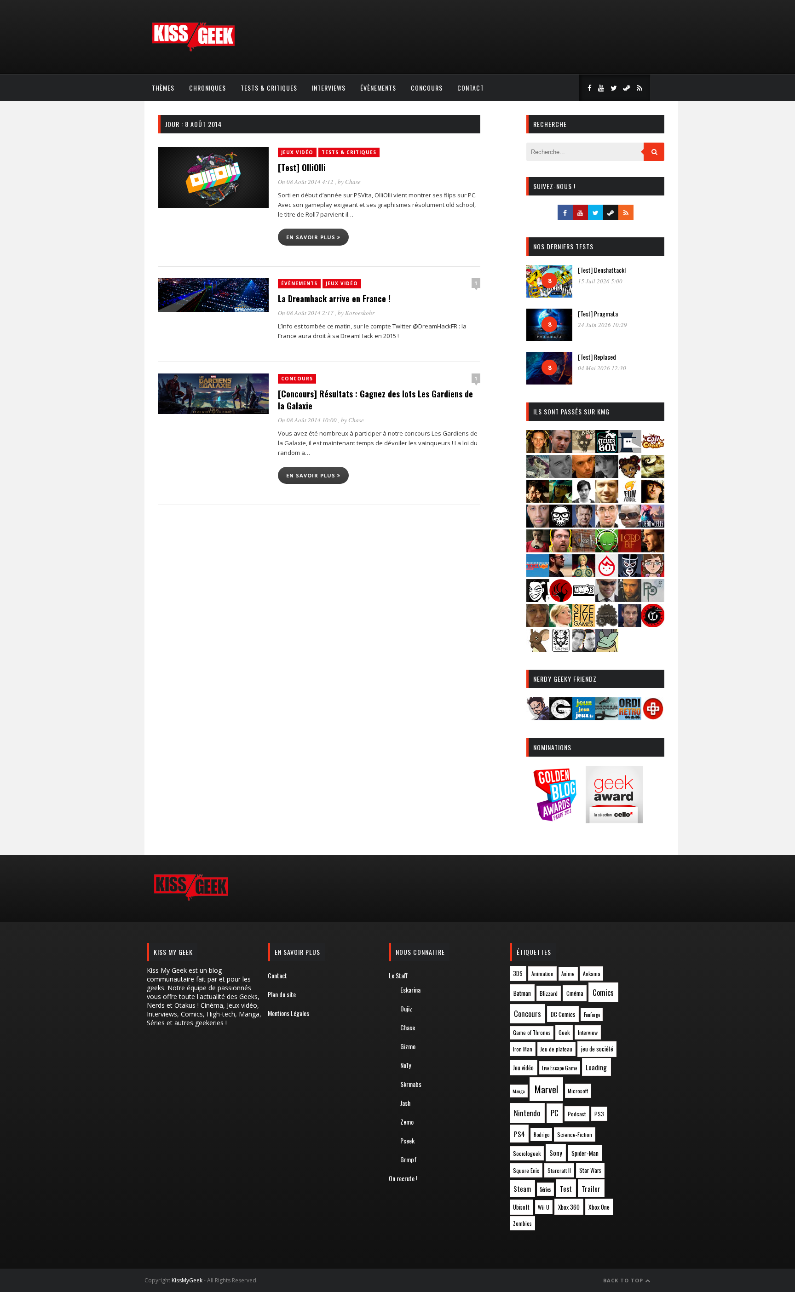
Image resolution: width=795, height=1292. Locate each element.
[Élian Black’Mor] (652, 475)
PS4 (519, 1134)
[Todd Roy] (629, 624)
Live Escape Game (559, 1068)
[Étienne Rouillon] (537, 500)
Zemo (407, 1121)
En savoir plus (311, 237)
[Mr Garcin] (629, 574)
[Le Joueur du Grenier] (560, 549)
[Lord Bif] (629, 549)
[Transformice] (537, 649)
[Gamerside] (560, 717)
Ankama (591, 973)
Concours (427, 87)
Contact (470, 87)
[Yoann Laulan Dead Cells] (652, 524)
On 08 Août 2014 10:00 (308, 420)
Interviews (329, 87)
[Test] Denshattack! (602, 270)
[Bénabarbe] (629, 450)
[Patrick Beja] (629, 599)
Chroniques (207, 87)
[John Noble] (583, 524)
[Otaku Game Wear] (652, 717)
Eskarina (410, 989)
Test (566, 1188)
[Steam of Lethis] (606, 624)
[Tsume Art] (560, 649)
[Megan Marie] (583, 574)
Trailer (591, 1188)
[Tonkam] (652, 624)
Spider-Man (585, 1153)
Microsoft (578, 1091)
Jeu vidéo (523, 1067)
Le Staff (398, 975)
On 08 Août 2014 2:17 (306, 313)
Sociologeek (527, 1153)
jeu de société (597, 1049)
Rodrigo (541, 1134)
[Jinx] (560, 524)
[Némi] (537, 599)
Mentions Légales (288, 1013)
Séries (545, 1189)
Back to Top (624, 1280)
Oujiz (406, 1008)
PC (555, 1113)
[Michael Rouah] (606, 574)
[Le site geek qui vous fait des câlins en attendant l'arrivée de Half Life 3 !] (193, 49)
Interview (588, 1032)
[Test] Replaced (597, 357)
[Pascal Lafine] (606, 599)
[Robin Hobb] (537, 624)
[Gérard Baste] (652, 500)
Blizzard (549, 993)
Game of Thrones (532, 1032)
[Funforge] (629, 500)
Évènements (378, 87)
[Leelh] (583, 549)
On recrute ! (403, 1178)
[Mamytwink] (652, 549)
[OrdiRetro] (629, 717)
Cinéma (574, 993)
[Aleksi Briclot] (537, 450)
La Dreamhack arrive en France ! (334, 298)
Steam (522, 1189)
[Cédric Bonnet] (560, 475)
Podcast (577, 1113)
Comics (603, 992)
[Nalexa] (652, 574)
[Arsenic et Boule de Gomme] (583, 450)
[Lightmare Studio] (606, 549)
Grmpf (408, 1159)
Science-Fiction (574, 1134)
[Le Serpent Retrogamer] (606, 717)
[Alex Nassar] (560, 450)
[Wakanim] (583, 649)
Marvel (546, 1089)
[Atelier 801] (606, 450)
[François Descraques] (583, 500)
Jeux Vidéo (297, 152)
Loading (596, 1067)
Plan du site (282, 994)
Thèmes (163, 87)
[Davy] (583, 475)
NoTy (405, 1065)
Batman (522, 993)
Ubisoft (521, 1207)
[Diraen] (629, 475)
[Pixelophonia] (652, 599)
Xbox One (599, 1207)
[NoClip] (560, 599)
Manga (518, 1091)
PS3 (599, 1114)
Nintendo (527, 1113)
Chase (353, 182)
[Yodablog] (606, 649)
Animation (542, 973)
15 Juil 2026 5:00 (600, 281)
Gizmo (407, 1046)
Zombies (522, 1223)
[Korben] (629, 524)
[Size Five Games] (583, 624)
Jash (405, 1103)
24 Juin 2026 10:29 (602, 325)
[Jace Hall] (537, 524)
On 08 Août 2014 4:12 (306, 182)
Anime (568, 973)
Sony (555, 1153)
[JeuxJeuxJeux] (583, 717)
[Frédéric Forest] (606, 500)
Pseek (407, 1140)
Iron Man (522, 1049)
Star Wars (590, 1170)
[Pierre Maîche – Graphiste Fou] (537, 717)
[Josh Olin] (606, 524)
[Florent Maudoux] (560, 500)
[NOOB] (583, 599)
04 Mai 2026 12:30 (602, 368)
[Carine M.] (537, 475)
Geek (564, 1032)
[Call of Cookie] (652, 450)
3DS (518, 973)
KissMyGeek (187, 1280)
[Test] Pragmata (598, 313)
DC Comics (563, 1014)
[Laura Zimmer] (537, 549)
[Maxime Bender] (560, 574)
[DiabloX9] (606, 475)
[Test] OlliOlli (302, 167)
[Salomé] (560, 624)
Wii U (543, 1207)
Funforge (592, 1014)
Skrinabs (410, 1084)
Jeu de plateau (556, 1049)
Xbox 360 (569, 1207)
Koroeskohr (359, 313)
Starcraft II (559, 1170)
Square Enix (526, 1170)
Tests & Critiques (269, 87)
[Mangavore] (537, 574)
